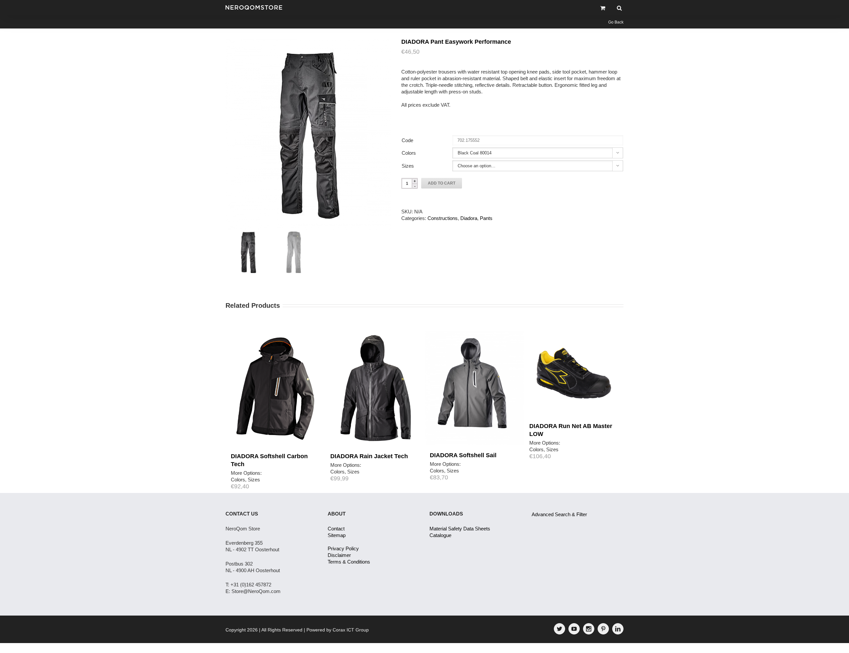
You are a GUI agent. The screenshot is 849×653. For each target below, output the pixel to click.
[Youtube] (574, 628)
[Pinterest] (603, 628)
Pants (486, 218)
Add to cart (441, 183)
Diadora (468, 218)
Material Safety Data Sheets (459, 528)
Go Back (615, 22)
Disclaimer (339, 555)
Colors (409, 153)
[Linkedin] (617, 628)
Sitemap (337, 535)
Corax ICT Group (351, 629)
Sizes (408, 166)
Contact (336, 528)
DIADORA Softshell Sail (463, 455)
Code (407, 140)
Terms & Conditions (349, 562)
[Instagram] (588, 628)
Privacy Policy (343, 548)
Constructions (442, 218)
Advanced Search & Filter (559, 514)
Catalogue (440, 535)
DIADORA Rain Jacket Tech (369, 456)
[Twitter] (559, 628)
